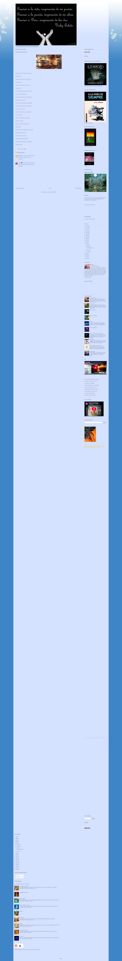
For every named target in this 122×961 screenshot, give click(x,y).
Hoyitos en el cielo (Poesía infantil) (96, 333)
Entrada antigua (78, 188)
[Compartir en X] (23, 148)
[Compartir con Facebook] (24, 148)
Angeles (91, 321)
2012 (87, 228)
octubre (88, 251)
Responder (21, 166)
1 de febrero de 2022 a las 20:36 (29, 155)
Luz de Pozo (92, 303)
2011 (87, 227)
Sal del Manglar (22, 898)
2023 (87, 255)
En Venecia (22, 917)
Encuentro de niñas (89, 172)
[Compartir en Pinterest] (25, 148)
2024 (87, 256)
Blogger (61, 958)
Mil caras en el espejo (24, 930)
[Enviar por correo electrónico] (20, 148)
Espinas (21, 911)
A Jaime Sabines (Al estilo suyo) (96, 345)
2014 (87, 232)
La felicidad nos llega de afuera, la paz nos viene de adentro (27, 46)
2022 (87, 253)
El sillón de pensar (90, 247)
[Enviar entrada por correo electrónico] (18, 148)
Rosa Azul (21, 936)
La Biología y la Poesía (24, 892)
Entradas (17, 875)
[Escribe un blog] (21, 148)
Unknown (20, 155)
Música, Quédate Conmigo (24, 905)
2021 (87, 243)
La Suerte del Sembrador (24, 886)
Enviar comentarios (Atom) (52, 192)
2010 (87, 225)
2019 (87, 240)
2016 (87, 235)
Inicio (50, 188)
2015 (87, 233)
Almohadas (92, 339)
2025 (87, 258)
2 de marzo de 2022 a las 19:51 (28, 162)
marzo (88, 244)
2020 (87, 241)
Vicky (20, 162)
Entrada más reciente (20, 188)
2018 (87, 238)
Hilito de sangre (92, 309)
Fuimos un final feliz (93, 315)
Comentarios (18, 877)
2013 (87, 230)
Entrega (21, 923)
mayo (88, 246)
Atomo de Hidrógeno (93, 327)
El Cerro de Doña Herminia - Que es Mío (21, 883)
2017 (87, 237)
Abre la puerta (92, 351)
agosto (88, 249)
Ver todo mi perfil (88, 277)
